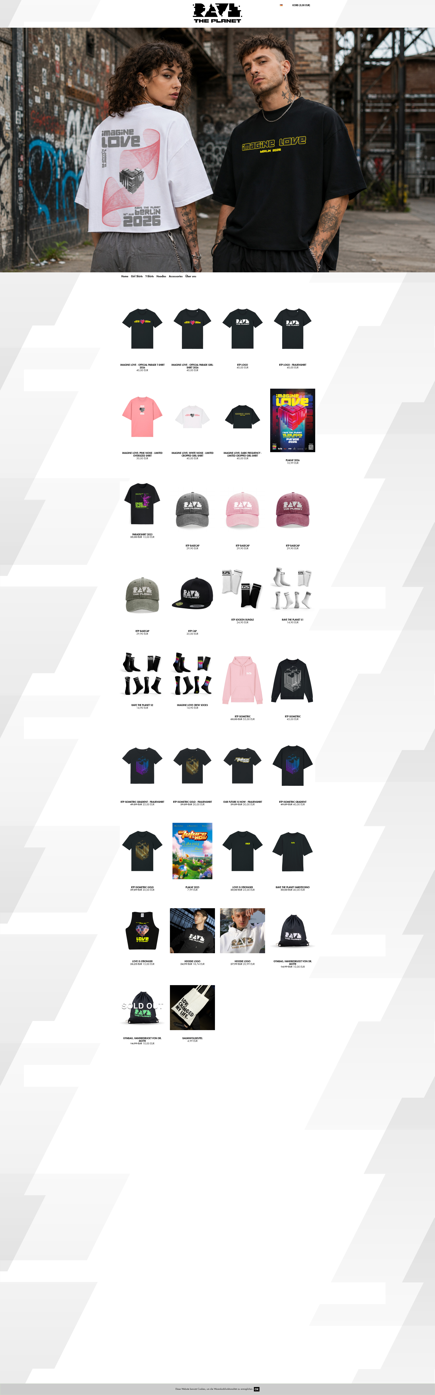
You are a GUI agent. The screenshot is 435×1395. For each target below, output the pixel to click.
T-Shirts (149, 276)
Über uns (190, 276)
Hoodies (161, 276)
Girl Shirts (137, 276)
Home (124, 276)
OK (257, 1389)
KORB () (301, 5)
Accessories (176, 276)
